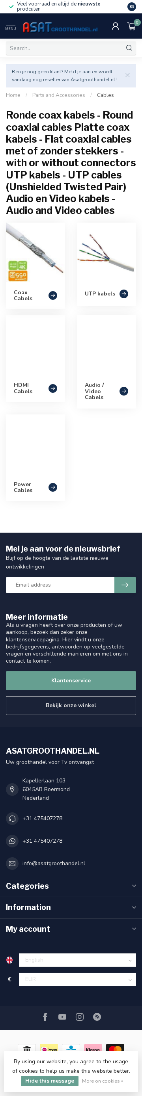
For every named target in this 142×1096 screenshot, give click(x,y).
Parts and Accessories (58, 95)
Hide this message (49, 1081)
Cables (105, 95)
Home (13, 95)
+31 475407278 (42, 818)
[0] (131, 26)
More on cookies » (102, 1080)
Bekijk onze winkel (71, 705)
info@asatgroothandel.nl (53, 863)
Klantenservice (71, 680)
